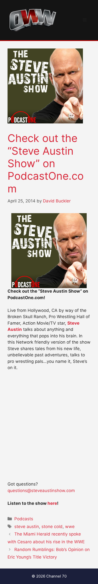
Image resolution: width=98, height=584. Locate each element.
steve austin (26, 526)
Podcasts (23, 518)
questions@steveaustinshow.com (41, 490)
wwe (70, 526)
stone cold (52, 526)
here (52, 503)
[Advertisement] (49, 428)
